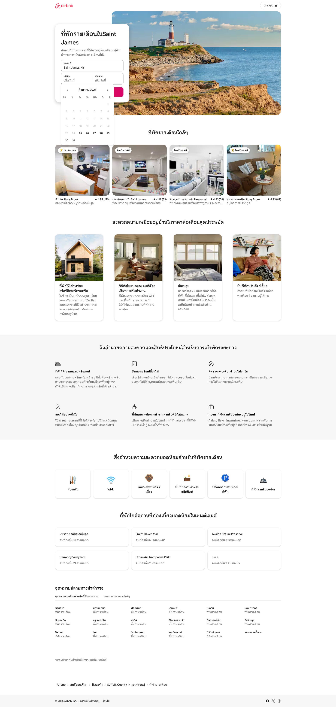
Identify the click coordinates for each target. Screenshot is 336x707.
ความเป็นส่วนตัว (89, 701)
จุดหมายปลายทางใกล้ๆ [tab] (117, 596)
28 (101, 133)
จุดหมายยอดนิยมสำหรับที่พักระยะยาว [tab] (76, 596)
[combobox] (92, 67)
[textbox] (76, 80)
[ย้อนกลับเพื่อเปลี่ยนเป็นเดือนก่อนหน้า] (67, 90)
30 (66, 140)
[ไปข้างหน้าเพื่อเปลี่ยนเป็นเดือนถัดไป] (108, 90)
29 (108, 133)
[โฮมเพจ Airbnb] (64, 5)
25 (80, 133)
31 (73, 140)
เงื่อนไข (106, 701)
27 (94, 133)
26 (87, 133)
